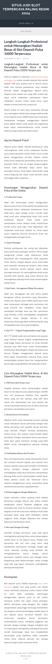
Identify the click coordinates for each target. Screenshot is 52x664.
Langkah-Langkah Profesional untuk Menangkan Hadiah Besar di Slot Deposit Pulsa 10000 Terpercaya (26, 48)
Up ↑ (27, 659)
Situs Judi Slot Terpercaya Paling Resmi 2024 (26, 9)
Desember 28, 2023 (12, 58)
